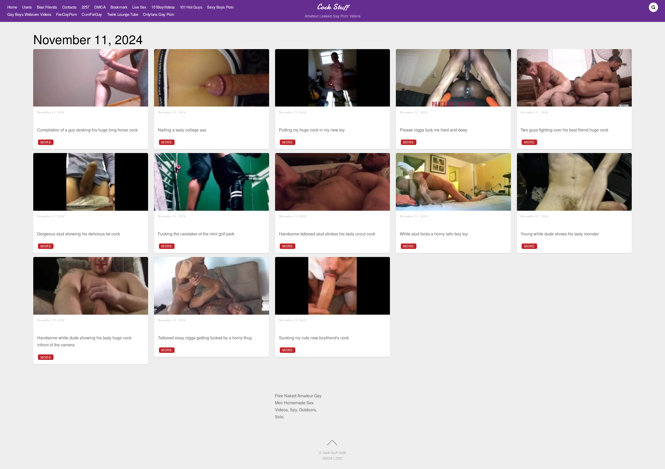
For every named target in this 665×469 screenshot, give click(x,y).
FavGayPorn (66, 14)
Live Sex (139, 7)
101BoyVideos (163, 7)
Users (27, 7)
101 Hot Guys (191, 7)
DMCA (99, 7)
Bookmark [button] (118, 7)
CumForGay (92, 14)
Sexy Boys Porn (220, 7)
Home (12, 7)
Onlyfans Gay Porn (158, 14)
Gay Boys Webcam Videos (29, 14)
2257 (85, 7)
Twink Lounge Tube (122, 14)
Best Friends (47, 7)
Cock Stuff (330, 452)
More (46, 142)
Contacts (69, 7)
